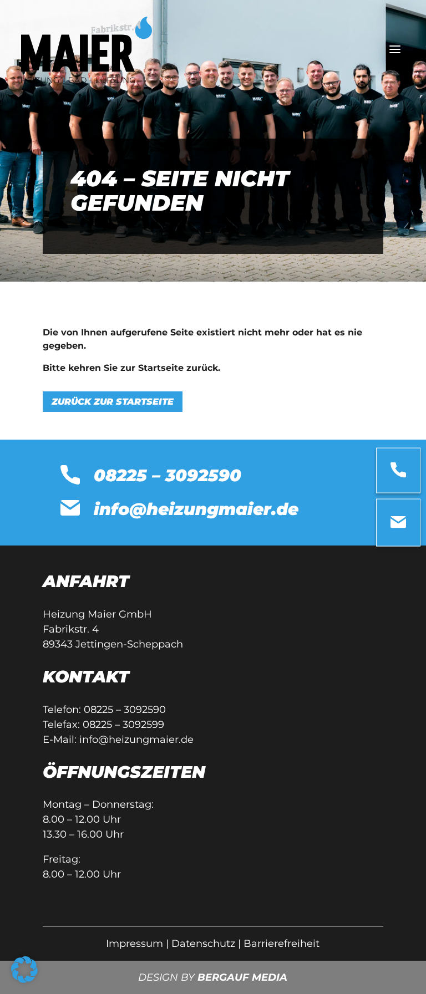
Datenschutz (203, 943)
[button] (24, 969)
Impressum (134, 943)
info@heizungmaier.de (136, 739)
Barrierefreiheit (282, 943)
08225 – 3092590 (125, 710)
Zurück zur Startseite (113, 401)
